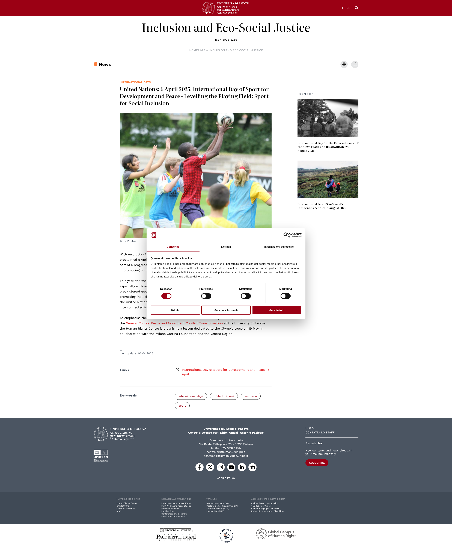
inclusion (251, 396)
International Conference (173, 516)
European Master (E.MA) (217, 508)
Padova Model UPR (215, 511)
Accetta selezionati (226, 310)
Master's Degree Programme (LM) (222, 506)
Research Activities (170, 508)
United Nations (224, 396)
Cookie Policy (226, 478)
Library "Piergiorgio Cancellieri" (265, 508)
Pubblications (167, 511)
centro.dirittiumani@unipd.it (226, 452)
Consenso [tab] (173, 246)
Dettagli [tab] (226, 246)
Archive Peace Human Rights (264, 503)
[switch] (206, 296)
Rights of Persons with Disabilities (267, 511)
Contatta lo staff (320, 432)
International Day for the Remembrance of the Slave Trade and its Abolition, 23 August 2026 (328, 147)
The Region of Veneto (261, 506)
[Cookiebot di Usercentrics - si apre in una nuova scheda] (286, 235)
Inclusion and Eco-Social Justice (226, 27)
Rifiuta (175, 310)
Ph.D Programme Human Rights (176, 503)
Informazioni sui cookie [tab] (278, 246)
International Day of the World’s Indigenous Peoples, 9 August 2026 (322, 206)
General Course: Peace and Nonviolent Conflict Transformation (174, 323)
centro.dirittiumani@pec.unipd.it (226, 455)
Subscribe (317, 462)
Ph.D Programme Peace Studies (176, 506)
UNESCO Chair (123, 506)
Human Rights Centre (127, 503)
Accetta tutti (276, 310)
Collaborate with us (126, 508)
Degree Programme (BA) (217, 503)
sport (182, 405)
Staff (119, 511)
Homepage (197, 50)
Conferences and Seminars (174, 514)
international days (135, 82)
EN (348, 8)
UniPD (309, 428)
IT (342, 8)
